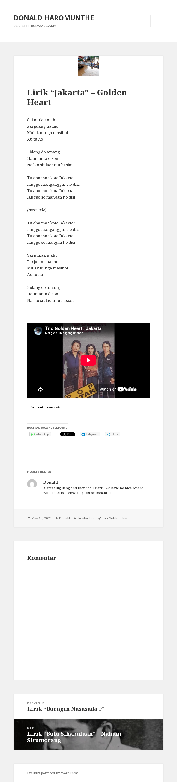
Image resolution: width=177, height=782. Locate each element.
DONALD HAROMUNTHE (54, 17)
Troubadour (86, 518)
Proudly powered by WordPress (52, 773)
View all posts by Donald (88, 493)
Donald (64, 518)
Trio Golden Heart (115, 518)
